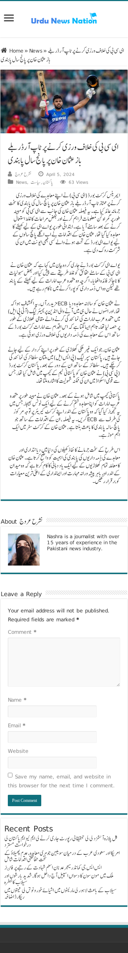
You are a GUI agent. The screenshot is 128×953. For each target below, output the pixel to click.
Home (15, 50)
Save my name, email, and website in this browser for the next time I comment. (61, 781)
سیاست (36, 182)
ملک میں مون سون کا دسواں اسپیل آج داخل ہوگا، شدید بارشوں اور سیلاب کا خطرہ (58, 879)
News (35, 50)
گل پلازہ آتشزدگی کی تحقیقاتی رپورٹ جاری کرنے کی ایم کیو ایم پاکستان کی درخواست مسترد (61, 841)
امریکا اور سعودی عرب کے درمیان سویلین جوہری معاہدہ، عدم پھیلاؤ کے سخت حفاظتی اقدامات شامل (62, 856)
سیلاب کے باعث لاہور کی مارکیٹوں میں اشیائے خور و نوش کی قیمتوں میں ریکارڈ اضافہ (60, 893)
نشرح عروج (23, 174)
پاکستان (48, 182)
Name (17, 699)
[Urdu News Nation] (64, 18)
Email (16, 725)
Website (18, 750)
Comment (22, 631)
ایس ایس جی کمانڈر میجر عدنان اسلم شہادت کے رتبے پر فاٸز (53, 867)
